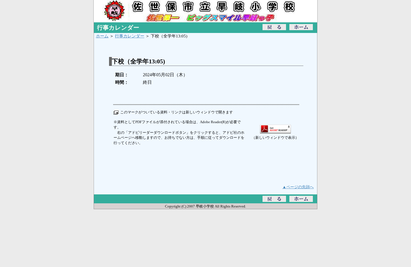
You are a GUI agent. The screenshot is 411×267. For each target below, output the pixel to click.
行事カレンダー (129, 36)
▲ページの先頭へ (298, 187)
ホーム (102, 36)
